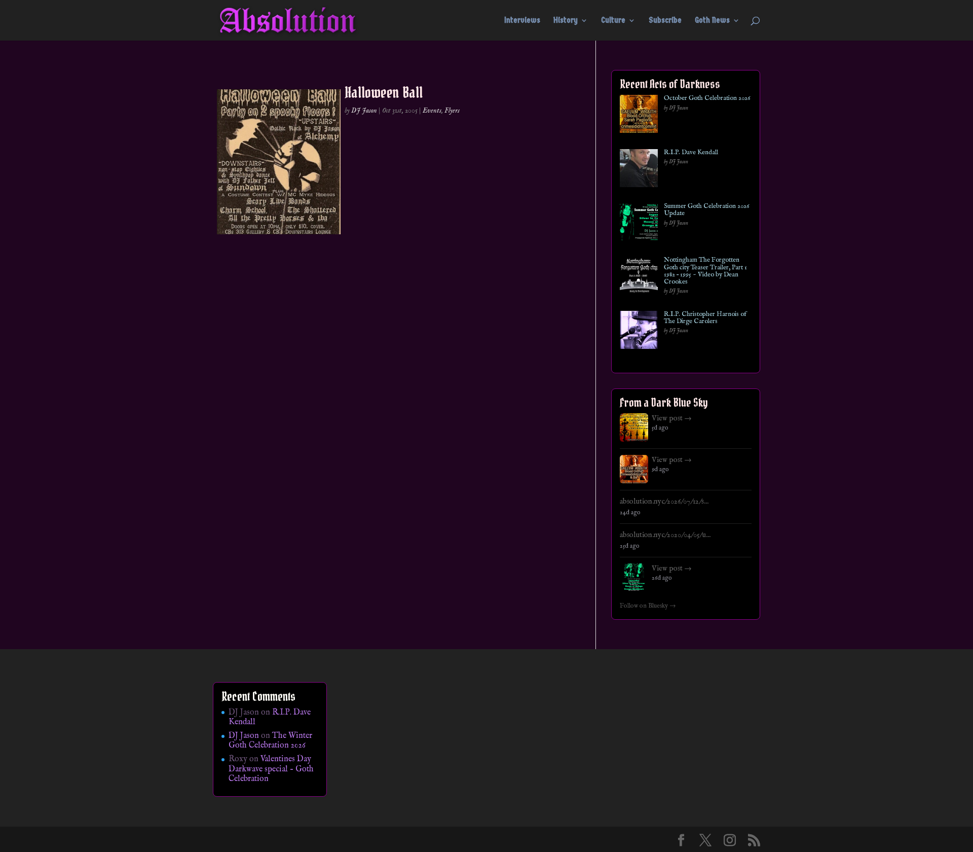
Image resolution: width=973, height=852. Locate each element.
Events (432, 110)
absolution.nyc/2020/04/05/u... (665, 535)
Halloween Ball (384, 92)
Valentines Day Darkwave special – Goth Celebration (271, 769)
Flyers (452, 110)
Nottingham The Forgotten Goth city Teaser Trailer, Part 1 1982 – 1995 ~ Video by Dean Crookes (705, 271)
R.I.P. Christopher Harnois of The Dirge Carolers (705, 318)
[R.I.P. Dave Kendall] (639, 170)
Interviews (522, 21)
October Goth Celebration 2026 (707, 98)
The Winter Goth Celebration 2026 (270, 741)
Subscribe (665, 21)
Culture (613, 21)
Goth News (712, 21)
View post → (672, 418)
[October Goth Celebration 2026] (639, 116)
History (565, 21)
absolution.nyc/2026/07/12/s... (664, 501)
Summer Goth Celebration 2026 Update (706, 210)
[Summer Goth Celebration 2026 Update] (639, 224)
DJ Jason (364, 110)
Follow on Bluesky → (648, 606)
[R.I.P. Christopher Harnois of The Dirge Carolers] (639, 332)
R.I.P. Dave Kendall (691, 152)
